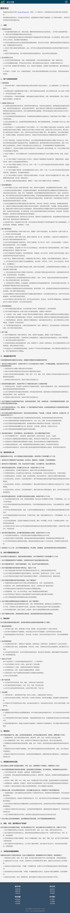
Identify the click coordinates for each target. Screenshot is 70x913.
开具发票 (52, 893)
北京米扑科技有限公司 (39, 911)
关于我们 (52, 899)
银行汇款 (52, 891)
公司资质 (52, 901)
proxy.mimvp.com (23, 12)
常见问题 (17, 899)
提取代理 (17, 891)
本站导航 (17, 903)
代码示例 (17, 893)
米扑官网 (52, 903)
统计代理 (17, 901)
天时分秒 (39, 908)
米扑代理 (10, 2)
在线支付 (52, 889)
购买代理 (17, 889)
